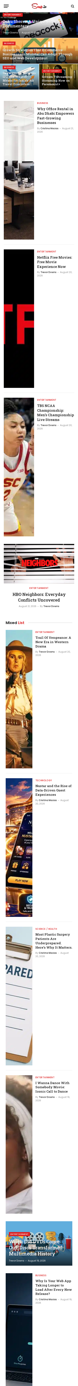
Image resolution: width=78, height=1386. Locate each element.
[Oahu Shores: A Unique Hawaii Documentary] (39, 25)
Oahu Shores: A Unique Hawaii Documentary (32, 24)
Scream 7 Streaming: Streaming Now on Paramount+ (57, 80)
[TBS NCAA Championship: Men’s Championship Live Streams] (19, 467)
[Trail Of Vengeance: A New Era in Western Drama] (19, 699)
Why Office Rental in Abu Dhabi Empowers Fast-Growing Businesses (55, 116)
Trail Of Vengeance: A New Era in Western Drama (53, 641)
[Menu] (6, 6)
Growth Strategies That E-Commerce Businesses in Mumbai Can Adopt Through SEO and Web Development (38, 54)
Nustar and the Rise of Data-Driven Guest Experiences (53, 790)
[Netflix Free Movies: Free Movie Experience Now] (19, 318)
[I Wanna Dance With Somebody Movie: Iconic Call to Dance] (19, 1144)
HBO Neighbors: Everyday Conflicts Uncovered (39, 597)
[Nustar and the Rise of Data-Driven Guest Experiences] (19, 847)
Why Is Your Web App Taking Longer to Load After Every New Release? (53, 1287)
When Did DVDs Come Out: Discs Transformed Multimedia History (35, 1247)
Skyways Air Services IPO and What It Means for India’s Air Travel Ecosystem (19, 78)
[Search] (72, 6)
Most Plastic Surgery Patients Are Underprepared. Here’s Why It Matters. (53, 941)
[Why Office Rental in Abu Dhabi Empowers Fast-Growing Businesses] (19, 170)
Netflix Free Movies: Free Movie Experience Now (54, 262)
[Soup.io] (39, 6)
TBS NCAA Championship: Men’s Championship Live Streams (55, 412)
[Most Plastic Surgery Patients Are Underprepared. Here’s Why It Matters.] (19, 996)
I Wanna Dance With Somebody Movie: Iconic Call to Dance (52, 1087)
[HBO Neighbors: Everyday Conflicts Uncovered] (39, 563)
